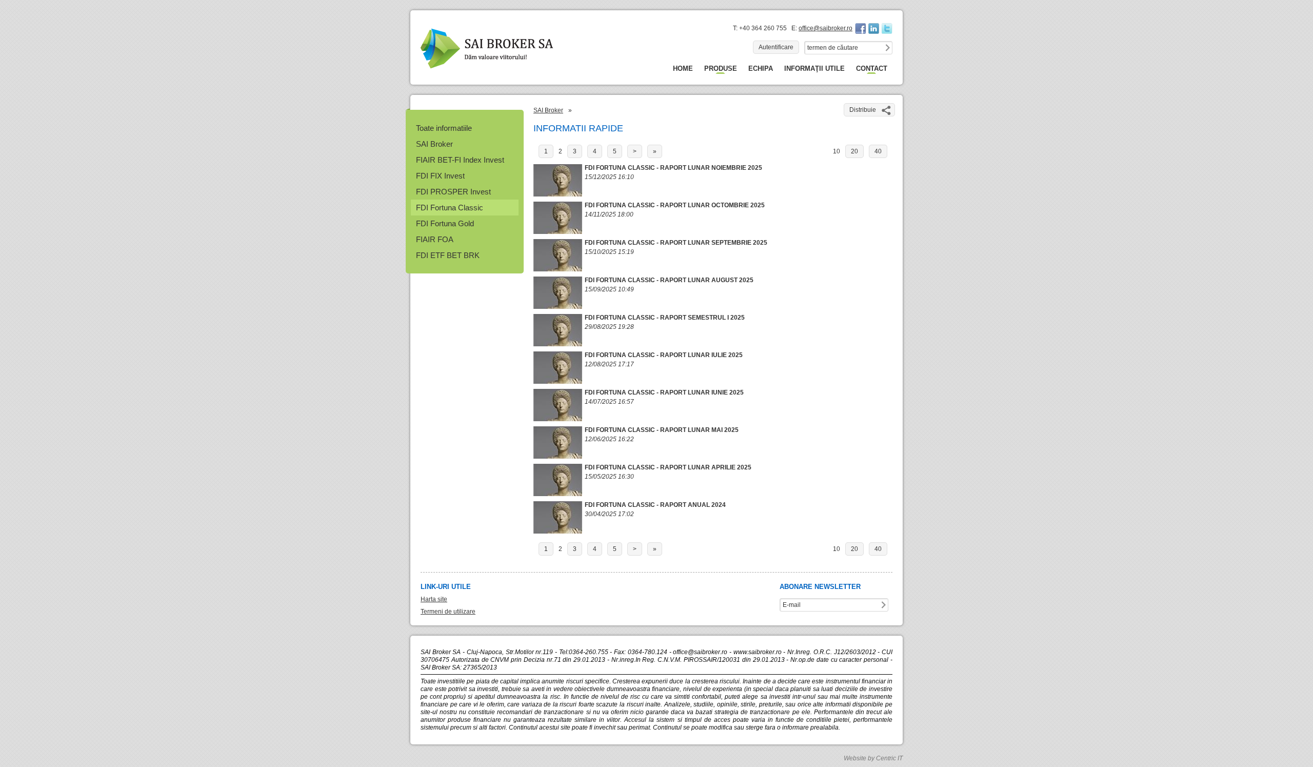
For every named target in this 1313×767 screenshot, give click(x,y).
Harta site (434, 599)
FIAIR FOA (434, 239)
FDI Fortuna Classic (449, 207)
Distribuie (862, 109)
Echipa (760, 68)
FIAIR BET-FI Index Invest (460, 159)
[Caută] (887, 47)
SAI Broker (434, 144)
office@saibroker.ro (825, 28)
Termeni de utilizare (448, 611)
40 (878, 151)
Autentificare (776, 47)
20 (854, 151)
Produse (720, 68)
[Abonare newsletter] (883, 604)
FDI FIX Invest (440, 175)
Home (683, 68)
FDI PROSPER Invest (453, 191)
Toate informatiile (444, 128)
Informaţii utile (814, 68)
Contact (871, 68)
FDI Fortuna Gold (445, 223)
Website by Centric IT (873, 758)
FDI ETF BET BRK (448, 255)
